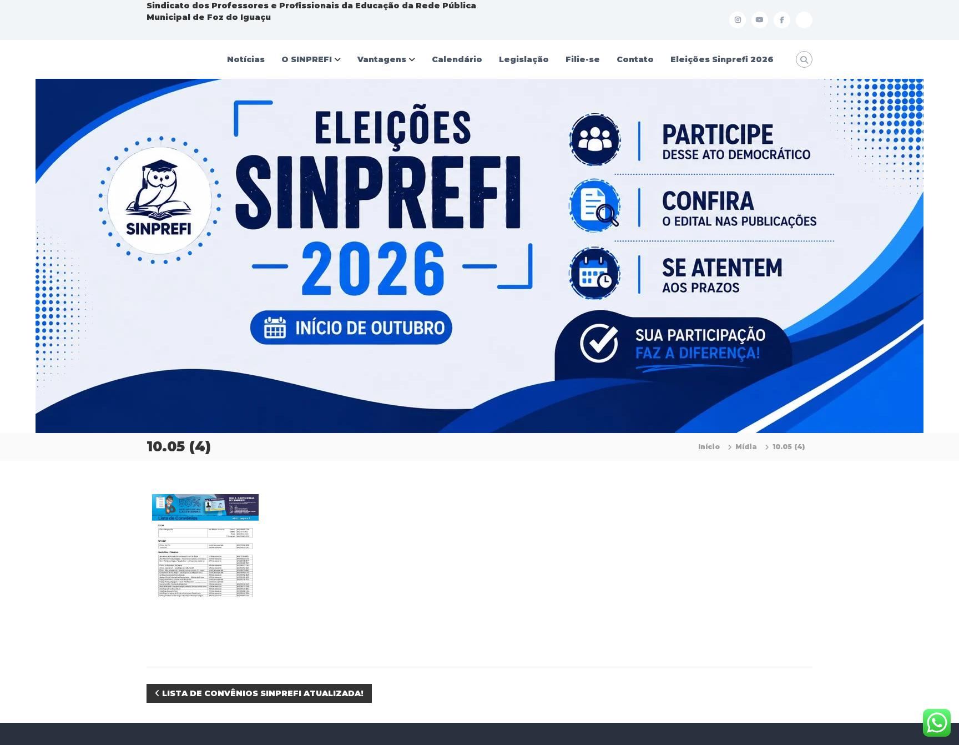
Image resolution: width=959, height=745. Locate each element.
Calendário (457, 59)
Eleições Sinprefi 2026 (722, 59)
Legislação (524, 59)
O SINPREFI (306, 59)
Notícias (246, 59)
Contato (635, 59)
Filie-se (583, 59)
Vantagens (381, 59)
